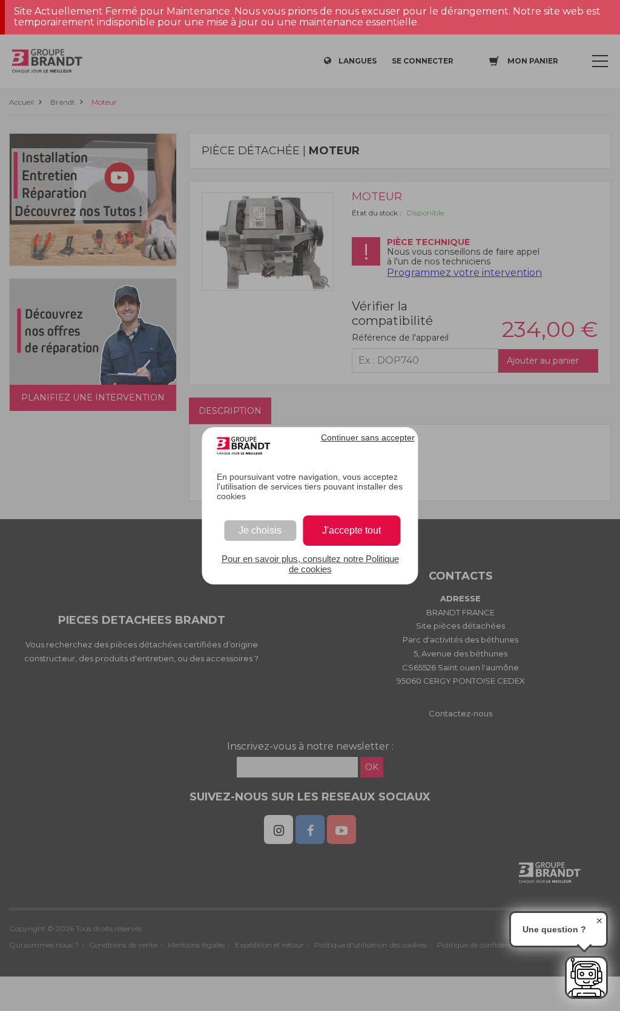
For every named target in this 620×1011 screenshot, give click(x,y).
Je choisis (260, 530)
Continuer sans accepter (368, 437)
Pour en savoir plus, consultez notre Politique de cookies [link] (310, 564)
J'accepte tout (351, 530)
